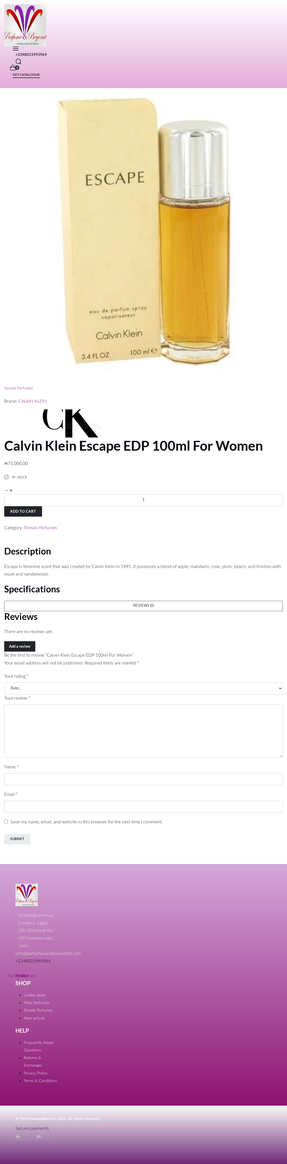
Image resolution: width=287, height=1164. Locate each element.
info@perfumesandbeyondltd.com (48, 953)
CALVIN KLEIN (32, 401)
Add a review (19, 646)
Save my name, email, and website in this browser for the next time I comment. (87, 822)
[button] (143, 606)
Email (11, 794)
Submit (17, 839)
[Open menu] (16, 48)
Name (11, 767)
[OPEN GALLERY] (143, 231)
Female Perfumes (18, 388)
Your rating (16, 676)
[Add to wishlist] (6, 520)
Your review (17, 698)
